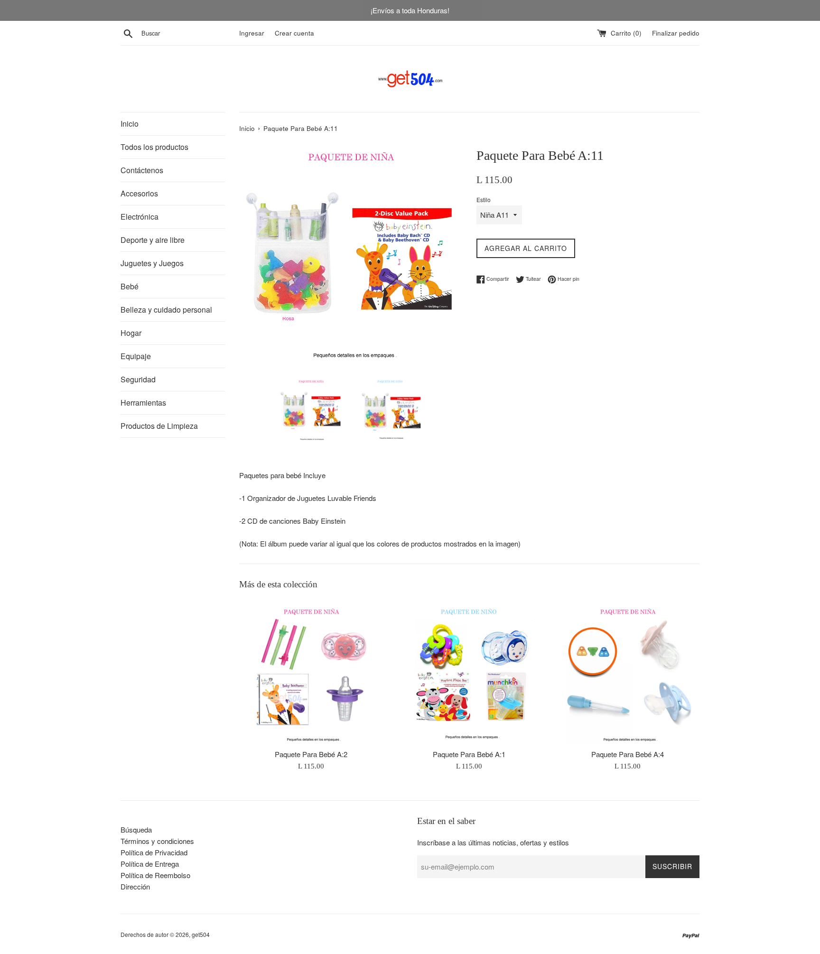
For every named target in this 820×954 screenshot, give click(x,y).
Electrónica (139, 216)
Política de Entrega (150, 864)
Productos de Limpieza (159, 425)
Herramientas (143, 402)
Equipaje (136, 356)
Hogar (131, 332)
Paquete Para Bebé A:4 (627, 754)
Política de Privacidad (154, 852)
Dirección (135, 886)
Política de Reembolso (155, 875)
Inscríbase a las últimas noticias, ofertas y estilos (493, 842)
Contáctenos (142, 170)
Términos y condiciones (157, 841)
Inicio (130, 123)
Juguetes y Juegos (152, 263)
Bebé (130, 286)
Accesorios (139, 193)
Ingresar (251, 32)
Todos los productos (154, 146)
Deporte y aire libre (153, 239)
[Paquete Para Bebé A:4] (627, 672)
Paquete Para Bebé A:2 (311, 754)
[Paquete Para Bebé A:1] (469, 672)
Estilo (483, 199)
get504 (201, 934)
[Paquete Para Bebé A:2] (311, 672)
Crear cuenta (294, 32)
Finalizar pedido (675, 32)
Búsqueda (136, 829)
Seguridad (138, 379)
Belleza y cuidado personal (166, 309)
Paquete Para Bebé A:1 (469, 754)
